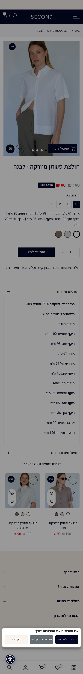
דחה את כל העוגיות (41, 639)
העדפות (16, 639)
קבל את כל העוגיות (67, 639)
